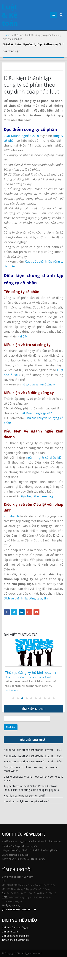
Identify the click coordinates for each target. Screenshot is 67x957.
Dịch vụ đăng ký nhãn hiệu (15, 935)
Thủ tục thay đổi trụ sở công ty (38, 384)
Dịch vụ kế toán (10, 931)
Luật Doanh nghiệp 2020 (21, 136)
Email (36, 612)
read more (11, 690)
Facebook (7, 612)
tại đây (23, 336)
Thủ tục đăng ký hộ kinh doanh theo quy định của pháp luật (30, 674)
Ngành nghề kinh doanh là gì (37, 496)
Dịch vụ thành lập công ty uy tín (26, 598)
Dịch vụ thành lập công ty (15, 927)
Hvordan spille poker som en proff (24, 795)
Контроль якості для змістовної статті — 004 (33, 750)
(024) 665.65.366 (11, 909)
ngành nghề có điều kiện (44, 458)
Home (7, 35)
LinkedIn (22, 612)
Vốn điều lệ (12, 516)
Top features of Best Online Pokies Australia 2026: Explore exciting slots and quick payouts (31, 788)
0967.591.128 (29, 909)
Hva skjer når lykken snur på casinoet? (27, 801)
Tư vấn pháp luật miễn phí (15, 939)
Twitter (14, 612)
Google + (29, 612)
